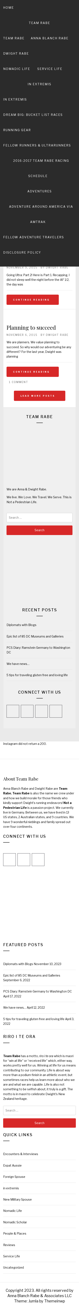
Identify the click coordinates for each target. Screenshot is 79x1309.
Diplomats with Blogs (21, 625)
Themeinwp (54, 1301)
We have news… (18, 664)
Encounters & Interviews (20, 1154)
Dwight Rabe (16, 53)
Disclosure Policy (22, 252)
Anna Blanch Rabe (49, 38)
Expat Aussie (12, 1165)
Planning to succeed (31, 327)
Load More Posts (38, 396)
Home (8, 7)
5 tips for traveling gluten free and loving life (37, 675)
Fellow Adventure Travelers (33, 237)
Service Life (49, 69)
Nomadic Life (16, 69)
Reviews (9, 1245)
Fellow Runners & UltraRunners (37, 145)
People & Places (14, 1233)
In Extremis (39, 84)
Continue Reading (31, 299)
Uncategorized (13, 1267)
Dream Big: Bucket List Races (33, 114)
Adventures (39, 191)
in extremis (15, 99)
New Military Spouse (17, 1199)
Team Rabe (39, 23)
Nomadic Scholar (15, 1222)
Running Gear (17, 130)
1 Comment (18, 382)
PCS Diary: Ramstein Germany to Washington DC (37, 991)
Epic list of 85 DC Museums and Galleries (35, 636)
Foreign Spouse (14, 1176)
